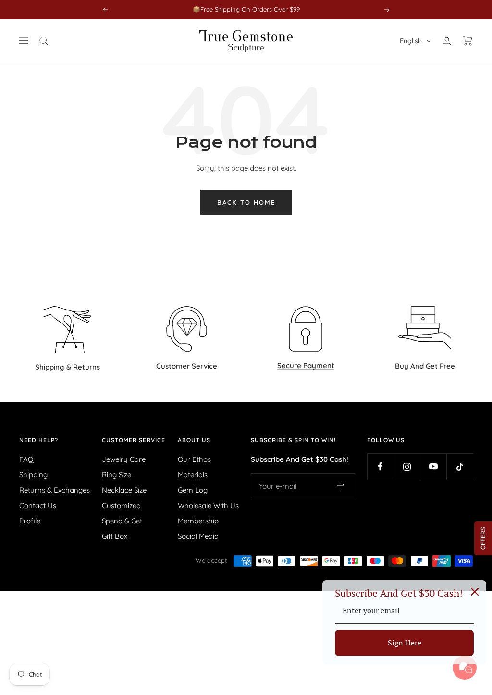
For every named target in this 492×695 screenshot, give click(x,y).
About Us (194, 440)
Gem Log (193, 490)
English (411, 41)
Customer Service (133, 440)
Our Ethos (194, 459)
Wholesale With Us (208, 505)
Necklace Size (124, 490)
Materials (193, 474)
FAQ (26, 459)
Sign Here (404, 642)
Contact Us (37, 505)
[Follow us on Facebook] (380, 466)
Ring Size (116, 474)
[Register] (341, 486)
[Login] (447, 41)
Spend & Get (122, 520)
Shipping (33, 474)
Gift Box (114, 536)
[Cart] (468, 41)
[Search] (43, 41)
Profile (29, 520)
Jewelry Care (124, 459)
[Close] (474, 591)
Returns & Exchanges (54, 490)
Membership (198, 520)
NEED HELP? (38, 440)
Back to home (246, 202)
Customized (121, 505)
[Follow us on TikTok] (459, 466)
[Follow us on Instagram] (407, 466)
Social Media (198, 536)
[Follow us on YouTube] (433, 466)
